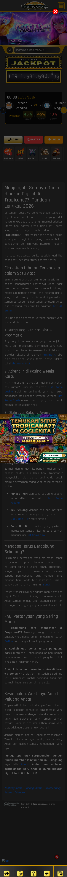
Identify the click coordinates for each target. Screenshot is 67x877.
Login (33, 871)
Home (6, 871)
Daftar (20, 871)
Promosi (46, 871)
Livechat (60, 871)
